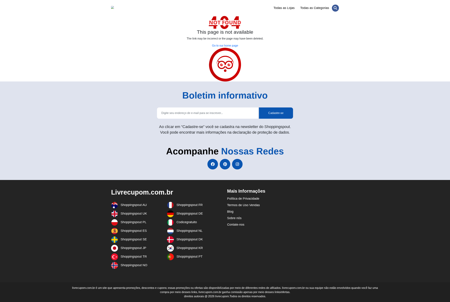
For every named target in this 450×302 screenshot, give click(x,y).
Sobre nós (234, 218)
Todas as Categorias (314, 8)
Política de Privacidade (243, 198)
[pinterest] (225, 164)
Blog (230, 211)
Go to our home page (225, 45)
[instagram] (237, 164)
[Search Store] (335, 8)
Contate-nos (235, 224)
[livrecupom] (128, 8)
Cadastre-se (276, 112)
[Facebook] (212, 164)
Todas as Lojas (284, 8)
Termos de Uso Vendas (243, 205)
